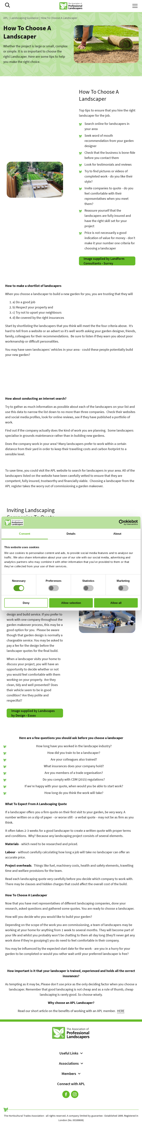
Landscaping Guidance (24, 18)
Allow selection (71, 602)
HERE (120, 1011)
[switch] (53, 588)
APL (5, 18)
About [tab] (117, 533)
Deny (26, 602)
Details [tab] (71, 533)
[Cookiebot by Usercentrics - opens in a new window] (121, 522)
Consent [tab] (24, 533)
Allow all (115, 602)
